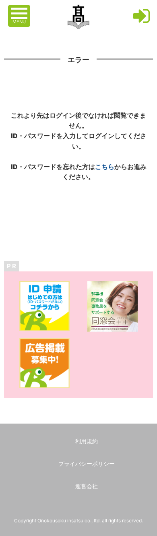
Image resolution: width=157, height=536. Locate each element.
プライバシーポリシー (86, 463)
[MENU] (20, 9)
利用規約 (86, 441)
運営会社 (86, 486)
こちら (104, 167)
